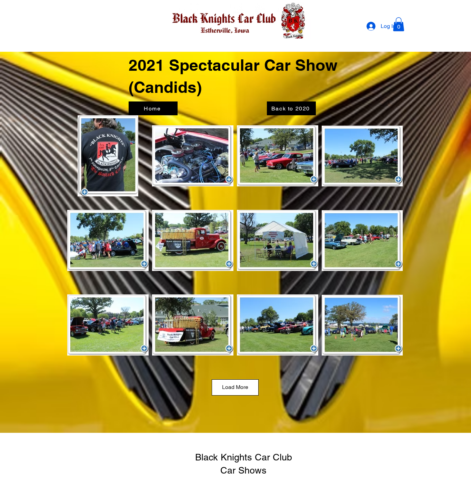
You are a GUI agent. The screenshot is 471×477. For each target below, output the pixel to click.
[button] (398, 24)
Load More (235, 387)
